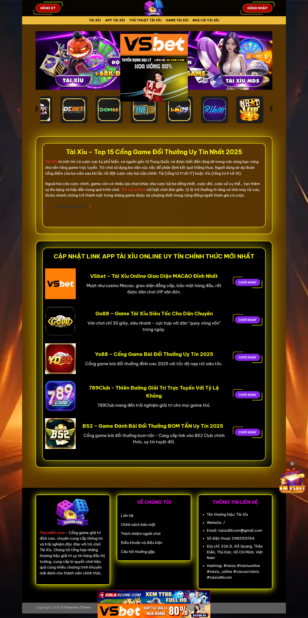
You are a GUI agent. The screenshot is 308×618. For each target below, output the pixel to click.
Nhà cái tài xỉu (206, 20)
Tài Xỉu (95, 20)
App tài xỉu (115, 20)
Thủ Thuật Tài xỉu (145, 20)
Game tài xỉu (177, 20)
